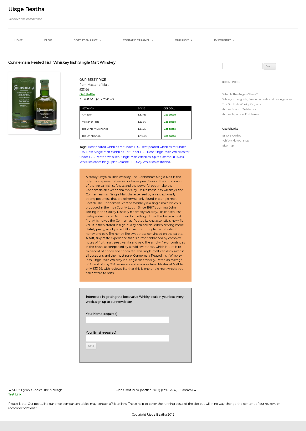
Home (19, 40)
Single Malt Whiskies (136, 157)
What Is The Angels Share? (240, 94)
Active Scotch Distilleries (239, 109)
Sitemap (228, 145)
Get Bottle (87, 94)
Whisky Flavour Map (235, 140)
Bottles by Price (87, 40)
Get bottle (170, 114)
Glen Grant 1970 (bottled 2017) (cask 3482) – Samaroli (156, 390)
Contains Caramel (138, 40)
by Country (224, 40)
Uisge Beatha (26, 9)
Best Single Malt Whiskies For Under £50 (116, 152)
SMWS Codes (231, 135)
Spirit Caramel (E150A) (168, 157)
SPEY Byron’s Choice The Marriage (35, 390)
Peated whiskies (107, 157)
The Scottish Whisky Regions (241, 104)
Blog (48, 40)
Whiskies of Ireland (156, 162)
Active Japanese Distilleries (240, 114)
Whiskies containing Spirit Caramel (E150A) (110, 162)
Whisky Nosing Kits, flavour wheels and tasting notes (257, 99)
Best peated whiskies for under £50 (113, 147)
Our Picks (184, 40)
